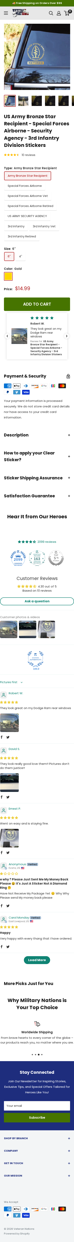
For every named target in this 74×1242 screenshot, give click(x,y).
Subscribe (37, 1117)
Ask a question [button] (37, 601)
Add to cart (37, 304)
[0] (66, 13)
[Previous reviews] (7, 336)
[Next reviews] (66, 336)
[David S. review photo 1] (9, 782)
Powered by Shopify (17, 1233)
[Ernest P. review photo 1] (9, 838)
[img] (9, 702)
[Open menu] (6, 13)
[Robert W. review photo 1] (9, 722)
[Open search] (51, 13)
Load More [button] (37, 960)
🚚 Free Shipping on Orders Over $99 (37, 3)
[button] (37, 336)
